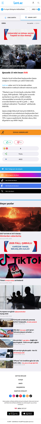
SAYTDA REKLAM (20, 376)
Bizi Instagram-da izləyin (12, 175)
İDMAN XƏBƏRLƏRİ (20, 132)
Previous (2, 9)
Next (39, 9)
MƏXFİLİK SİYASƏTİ (20, 391)
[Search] (38, 3)
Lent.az (5, 85)
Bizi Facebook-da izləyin (12, 186)
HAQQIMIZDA (20, 387)
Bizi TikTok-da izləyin (11, 180)
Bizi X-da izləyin (10, 191)
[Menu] (3, 3)
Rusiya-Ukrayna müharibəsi (14, 9)
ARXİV (21, 383)
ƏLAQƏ (20, 380)
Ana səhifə (30, 23)
